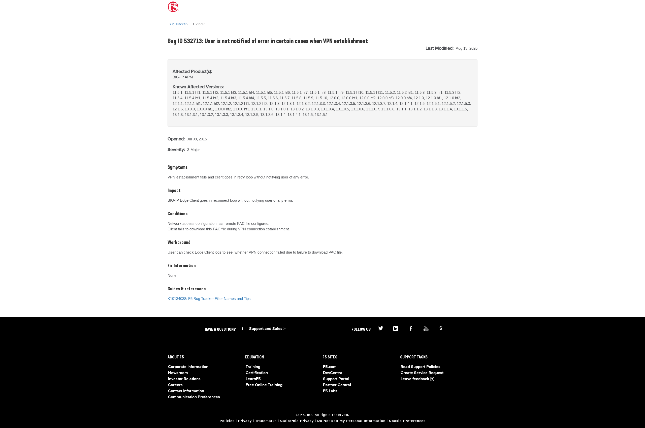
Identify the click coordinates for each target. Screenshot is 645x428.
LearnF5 (253, 379)
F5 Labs (330, 391)
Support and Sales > (267, 329)
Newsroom (178, 373)
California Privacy (297, 421)
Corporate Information (188, 367)
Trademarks (266, 421)
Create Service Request (422, 373)
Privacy (245, 421)
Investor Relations (184, 379)
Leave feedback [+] (417, 379)
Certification (257, 373)
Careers (175, 385)
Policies (227, 421)
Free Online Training (264, 385)
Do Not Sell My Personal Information (351, 421)
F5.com (330, 367)
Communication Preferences (194, 397)
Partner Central (337, 385)
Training (253, 367)
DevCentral (333, 373)
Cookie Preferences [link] (407, 421)
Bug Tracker (177, 24)
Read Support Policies (420, 367)
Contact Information (186, 391)
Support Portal (336, 379)
